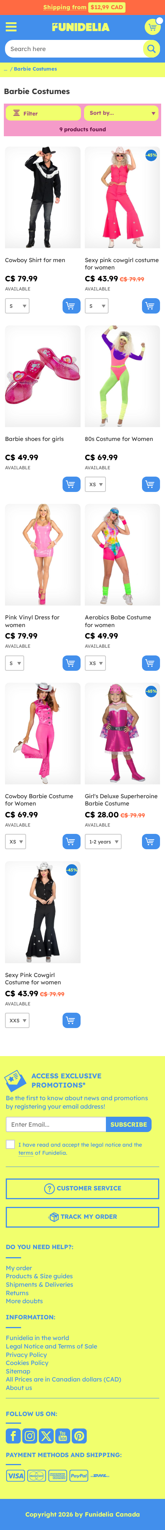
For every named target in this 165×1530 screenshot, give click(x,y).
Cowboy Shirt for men (35, 260)
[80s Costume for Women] (122, 376)
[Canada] (13, 1436)
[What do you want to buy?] (11, 27)
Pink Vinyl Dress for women (32, 621)
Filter (30, 113)
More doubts (24, 1301)
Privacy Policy (26, 1354)
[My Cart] (153, 27)
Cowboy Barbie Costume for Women (39, 799)
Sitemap (18, 1371)
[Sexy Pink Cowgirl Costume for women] (43, 912)
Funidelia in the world (37, 1338)
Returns (17, 1293)
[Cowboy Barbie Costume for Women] (43, 734)
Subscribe (129, 1124)
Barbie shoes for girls (34, 438)
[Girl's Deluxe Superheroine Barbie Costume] (122, 734)
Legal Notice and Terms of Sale (51, 1346)
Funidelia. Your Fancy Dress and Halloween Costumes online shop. (81, 27)
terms (25, 1152)
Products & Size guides (39, 1276)
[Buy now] (72, 306)
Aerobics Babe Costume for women (118, 621)
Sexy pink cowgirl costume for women (122, 263)
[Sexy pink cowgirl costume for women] (122, 198)
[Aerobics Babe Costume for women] (122, 555)
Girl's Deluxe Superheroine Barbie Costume (121, 799)
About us (19, 1387)
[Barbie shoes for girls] (43, 376)
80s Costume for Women (119, 438)
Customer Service (88, 1188)
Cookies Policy (27, 1363)
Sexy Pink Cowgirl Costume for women (33, 978)
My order (19, 1268)
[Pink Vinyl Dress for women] (43, 555)
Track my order (88, 1216)
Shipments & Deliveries (39, 1284)
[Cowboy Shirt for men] (43, 198)
